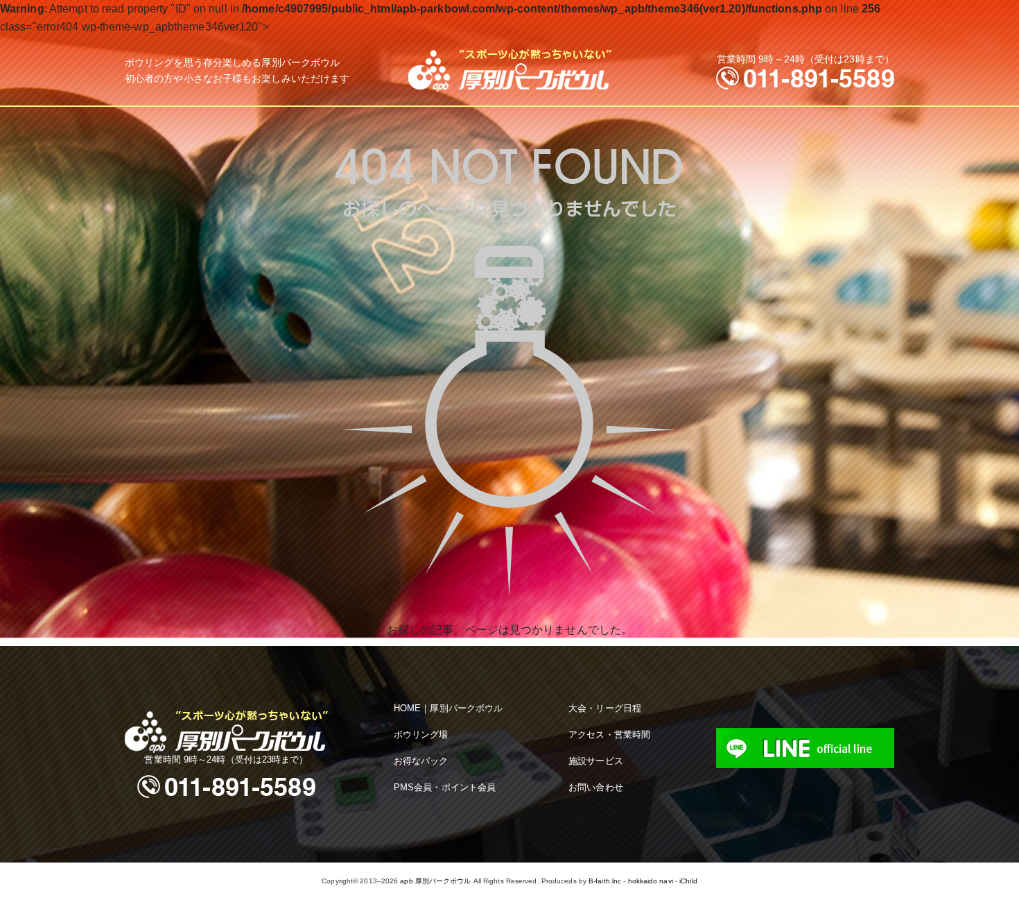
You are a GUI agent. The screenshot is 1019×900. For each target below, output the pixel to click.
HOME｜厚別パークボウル (448, 708)
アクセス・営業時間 (609, 734)
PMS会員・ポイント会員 (445, 787)
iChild (688, 881)
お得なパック (421, 761)
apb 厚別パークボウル (435, 881)
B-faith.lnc (605, 881)
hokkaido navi (650, 881)
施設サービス (595, 761)
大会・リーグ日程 (604, 708)
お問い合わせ (595, 787)
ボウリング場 (421, 734)
